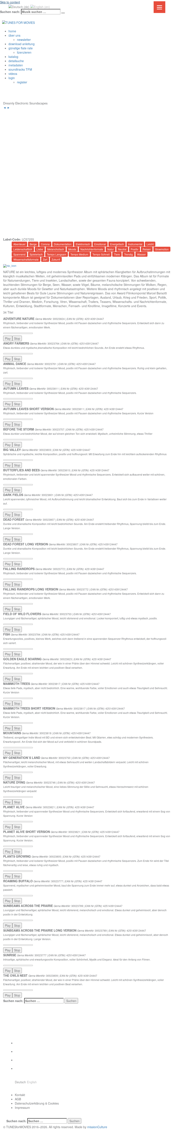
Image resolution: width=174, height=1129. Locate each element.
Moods (72, 249)
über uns (14, 35)
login (11, 78)
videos (12, 73)
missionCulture (97, 1127)
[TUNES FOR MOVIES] (18, 22)
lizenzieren (24, 52)
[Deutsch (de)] (18, 6)
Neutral (122, 249)
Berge (33, 244)
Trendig (128, 254)
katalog (13, 56)
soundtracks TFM (20, 69)
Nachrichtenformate (91, 249)
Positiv (134, 249)
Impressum (22, 1107)
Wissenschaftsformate (26, 259)
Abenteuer (19, 244)
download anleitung (21, 44)
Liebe (39, 249)
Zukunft (56, 259)
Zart (45, 259)
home (12, 31)
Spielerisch (36, 254)
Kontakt (20, 1095)
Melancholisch (55, 249)
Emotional (100, 244)
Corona (45, 244)
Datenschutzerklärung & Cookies (37, 1103)
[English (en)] (40, 6)
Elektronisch (83, 244)
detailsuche (16, 61)
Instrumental (135, 244)
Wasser (141, 254)
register (22, 82)
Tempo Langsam (56, 254)
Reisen (147, 249)
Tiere (117, 254)
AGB (18, 1099)
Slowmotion (162, 249)
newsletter (24, 39)
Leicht (150, 244)
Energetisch (117, 244)
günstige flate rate (20, 48)
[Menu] (159, 7)
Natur (110, 249)
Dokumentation (63, 244)
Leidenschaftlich (22, 249)
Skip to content (10, 2)
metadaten (15, 65)
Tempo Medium (79, 254)
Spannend (19, 254)
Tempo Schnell (101, 254)
